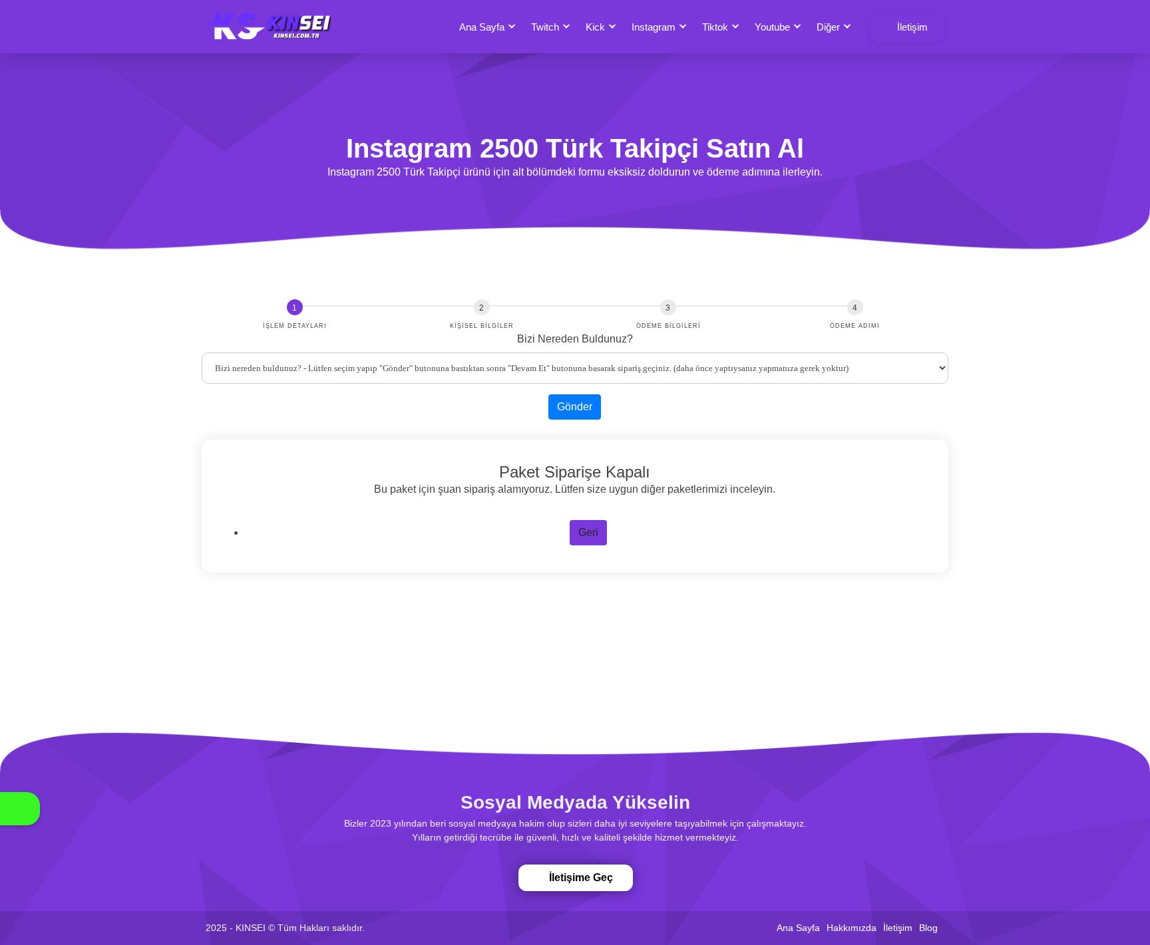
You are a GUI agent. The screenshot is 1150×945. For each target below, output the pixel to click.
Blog (928, 927)
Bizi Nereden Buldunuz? (575, 338)
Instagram (653, 27)
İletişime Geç (576, 877)
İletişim (911, 27)
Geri (588, 532)
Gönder (574, 406)
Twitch (545, 27)
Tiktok (715, 27)
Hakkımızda (851, 927)
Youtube (772, 27)
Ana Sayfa (481, 27)
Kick (595, 27)
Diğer (828, 27)
